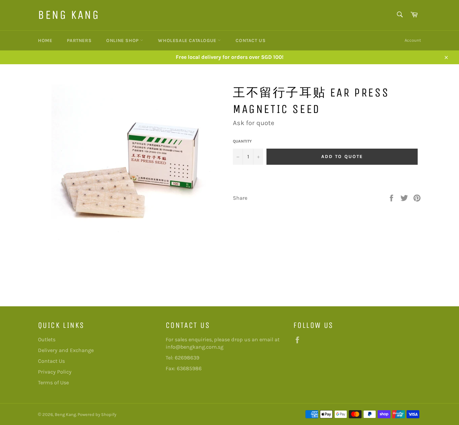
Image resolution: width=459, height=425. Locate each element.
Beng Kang (68, 15)
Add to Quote (342, 156)
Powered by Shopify (97, 414)
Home (45, 40)
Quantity (242, 141)
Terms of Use (53, 382)
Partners (79, 40)
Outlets (46, 339)
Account (413, 40)
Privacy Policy (55, 372)
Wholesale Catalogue (188, 40)
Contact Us (250, 40)
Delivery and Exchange (66, 350)
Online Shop (123, 40)
